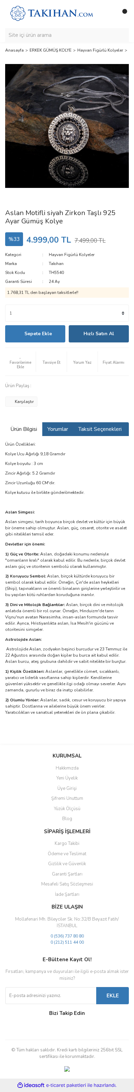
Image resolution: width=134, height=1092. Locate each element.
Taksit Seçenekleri (100, 429)
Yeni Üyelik (67, 778)
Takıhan (56, 263)
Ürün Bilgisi (23, 429)
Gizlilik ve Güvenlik (67, 864)
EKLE (113, 995)
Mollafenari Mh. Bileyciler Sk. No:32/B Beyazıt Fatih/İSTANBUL (67, 922)
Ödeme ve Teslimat (67, 854)
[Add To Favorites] (20, 361)
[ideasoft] (31, 1085)
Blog (67, 819)
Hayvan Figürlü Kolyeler (71, 254)
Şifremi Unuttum (67, 798)
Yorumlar (57, 429)
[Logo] (51, 14)
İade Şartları (67, 894)
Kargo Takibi (67, 843)
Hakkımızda (67, 768)
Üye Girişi (67, 788)
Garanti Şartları (67, 874)
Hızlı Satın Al (98, 333)
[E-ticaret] (66, 1085)
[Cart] (122, 14)
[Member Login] (108, 14)
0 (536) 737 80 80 (67, 936)
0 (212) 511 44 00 (67, 942)
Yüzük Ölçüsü (67, 809)
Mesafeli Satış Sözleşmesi (67, 884)
